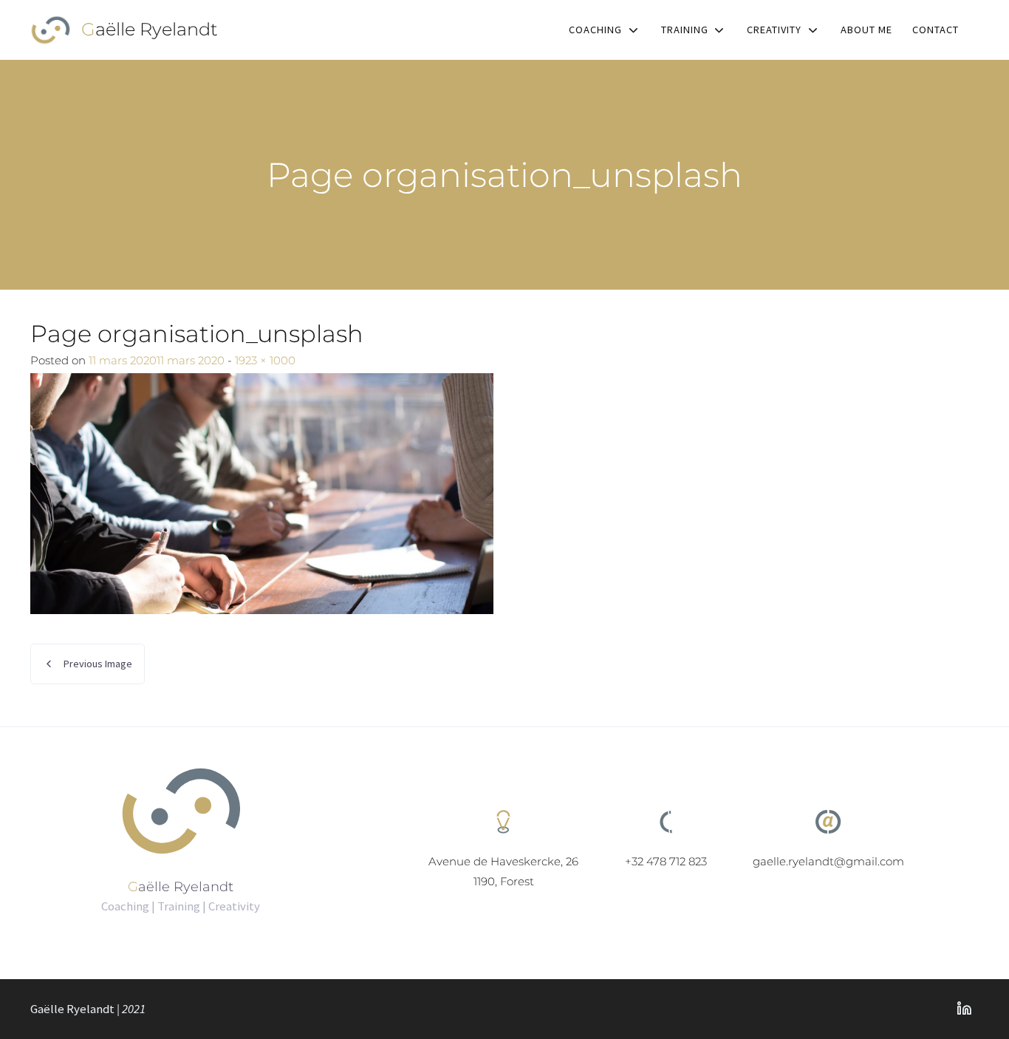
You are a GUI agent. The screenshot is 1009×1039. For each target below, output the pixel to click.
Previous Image (98, 663)
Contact (935, 29)
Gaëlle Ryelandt (149, 29)
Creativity (774, 29)
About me (866, 29)
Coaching (595, 29)
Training (684, 29)
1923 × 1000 (265, 360)
